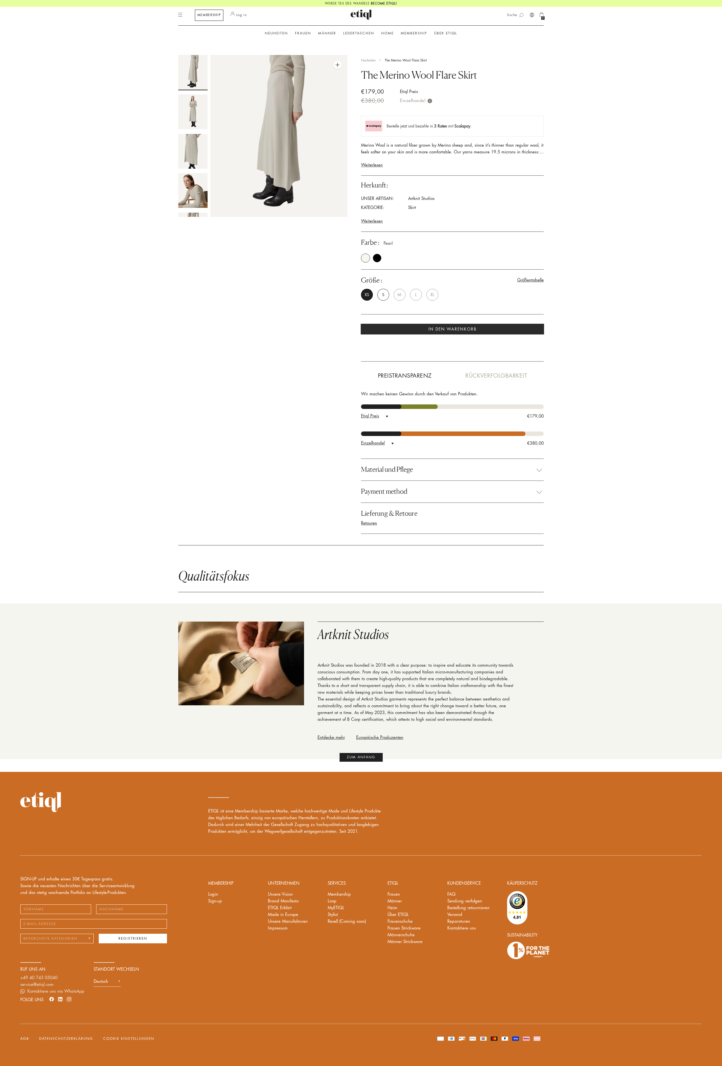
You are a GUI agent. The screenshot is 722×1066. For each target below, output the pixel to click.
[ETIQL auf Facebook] (51, 999)
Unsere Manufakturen (288, 921)
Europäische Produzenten (379, 737)
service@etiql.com (37, 985)
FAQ (451, 894)
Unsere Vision (280, 894)
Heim (392, 908)
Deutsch (101, 981)
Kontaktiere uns (461, 928)
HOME (387, 33)
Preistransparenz (405, 376)
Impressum (278, 928)
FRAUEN (303, 33)
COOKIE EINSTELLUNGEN (128, 1038)
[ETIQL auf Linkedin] (60, 999)
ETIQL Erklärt (280, 908)
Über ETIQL (398, 915)
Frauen (394, 894)
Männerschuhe (401, 935)
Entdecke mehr (331, 737)
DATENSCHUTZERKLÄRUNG (66, 1038)
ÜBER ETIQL (445, 33)
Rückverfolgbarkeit (496, 376)
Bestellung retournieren (468, 908)
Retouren (369, 523)
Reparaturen (458, 921)
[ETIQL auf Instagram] (69, 999)
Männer (395, 901)
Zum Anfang (361, 757)
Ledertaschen (358, 33)
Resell (347, 921)
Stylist (333, 915)
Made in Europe (283, 915)
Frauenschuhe (400, 921)
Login (213, 894)
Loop (332, 901)
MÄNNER (327, 33)
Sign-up (215, 901)
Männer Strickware (405, 942)
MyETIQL (336, 908)
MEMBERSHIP (209, 15)
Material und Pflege (387, 469)
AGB (24, 1038)
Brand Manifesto (283, 901)
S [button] (383, 295)
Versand (454, 915)
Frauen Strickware (404, 928)
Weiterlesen (372, 165)
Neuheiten (276, 33)
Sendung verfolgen (464, 901)
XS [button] (367, 295)
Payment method (384, 491)
